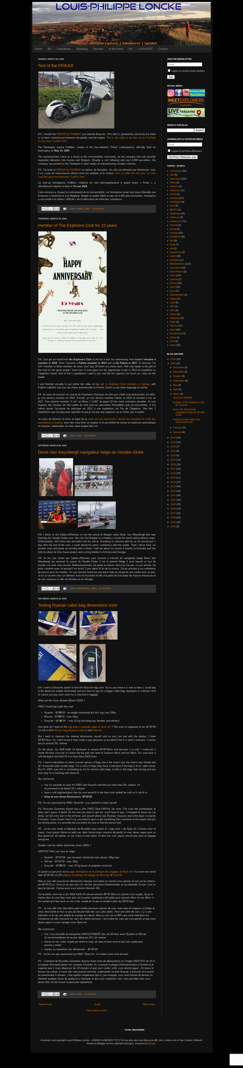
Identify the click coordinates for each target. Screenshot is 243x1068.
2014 (173, 482)
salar (172, 302)
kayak (173, 256)
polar (172, 287)
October (177, 376)
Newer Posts (45, 1004)
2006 (173, 517)
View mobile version (96, 1010)
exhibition (175, 236)
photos (173, 283)
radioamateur (177, 294)
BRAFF (173, 209)
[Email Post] (64, 208)
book (172, 205)
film (172, 240)
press (173, 291)
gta (171, 248)
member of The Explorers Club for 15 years (77, 225)
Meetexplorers (83, 588)
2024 (173, 437)
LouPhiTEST (145, 48)
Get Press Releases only (182, 157)
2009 (173, 504)
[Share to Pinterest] (58, 209)
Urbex (173, 337)
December (179, 367)
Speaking (82, 48)
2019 (173, 460)
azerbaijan (175, 202)
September (179, 380)
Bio (49, 48)
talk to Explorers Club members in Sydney (124, 384)
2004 (173, 526)
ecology (80, 208)
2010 (173, 500)
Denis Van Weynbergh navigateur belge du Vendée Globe (91, 452)
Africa (173, 182)
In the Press (116, 48)
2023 (173, 442)
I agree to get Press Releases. (186, 151)
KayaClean (175, 252)
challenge (175, 213)
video (87, 208)
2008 (173, 508)
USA (172, 341)
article (173, 194)
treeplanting (176, 333)
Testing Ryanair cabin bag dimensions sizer (77, 605)
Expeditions (64, 48)
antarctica (175, 190)
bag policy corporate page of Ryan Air (89, 726)
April (175, 389)
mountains (175, 267)
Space (173, 314)
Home (38, 48)
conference (175, 221)
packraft (174, 279)
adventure (175, 178)
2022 (173, 446)
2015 (173, 477)
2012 (173, 491)
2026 (173, 359)
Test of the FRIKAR (55, 65)
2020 (173, 455)
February (178, 427)
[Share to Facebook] (54, 209)
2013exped (176, 171)
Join (171, 77)
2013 (173, 486)
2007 (173, 513)
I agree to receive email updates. (188, 71)
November (179, 371)
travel (79, 994)
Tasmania (175, 318)
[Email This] (43, 209)
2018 (173, 464)
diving (173, 229)
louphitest (175, 260)
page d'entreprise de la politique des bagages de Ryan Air (100, 871)
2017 (173, 468)
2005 (173, 522)
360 (172, 174)
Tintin (173, 322)
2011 (173, 495)
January (177, 432)
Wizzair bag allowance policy (70, 730)
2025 (173, 363)
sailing (94, 588)
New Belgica (176, 271)
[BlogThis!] (47, 209)
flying (172, 244)
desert (173, 225)
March (176, 394)
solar (172, 310)
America (174, 186)
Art (130, 48)
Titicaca (174, 325)
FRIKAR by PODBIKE (69, 134)
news (79, 435)
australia (174, 198)
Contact (163, 48)
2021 (173, 451)
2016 (173, 473)
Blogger (152, 1043)
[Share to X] (50, 209)
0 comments (98, 208)
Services (98, 48)
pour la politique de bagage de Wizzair (87, 875)
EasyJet (96, 730)
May (175, 385)
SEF (172, 306)
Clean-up (175, 217)
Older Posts (149, 1004)
